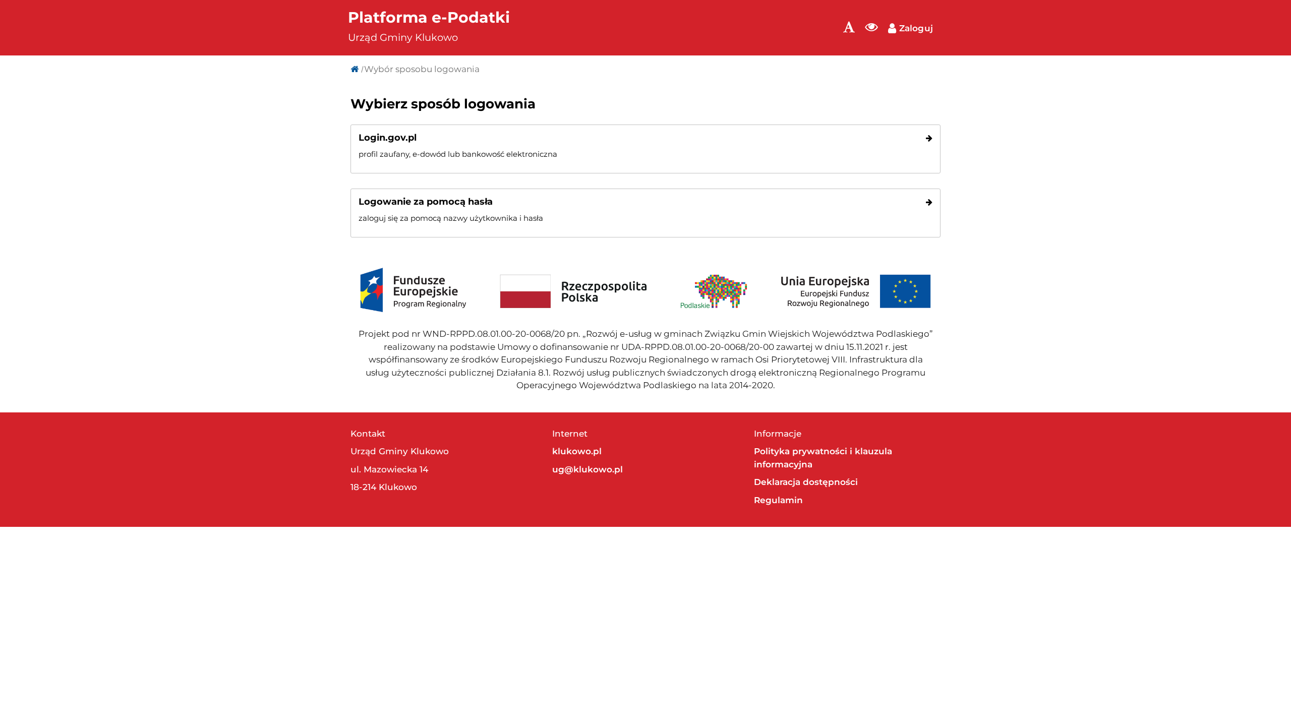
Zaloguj (914, 28)
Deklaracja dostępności (806, 482)
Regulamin (778, 500)
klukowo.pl (577, 451)
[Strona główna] (354, 69)
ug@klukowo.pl (587, 469)
